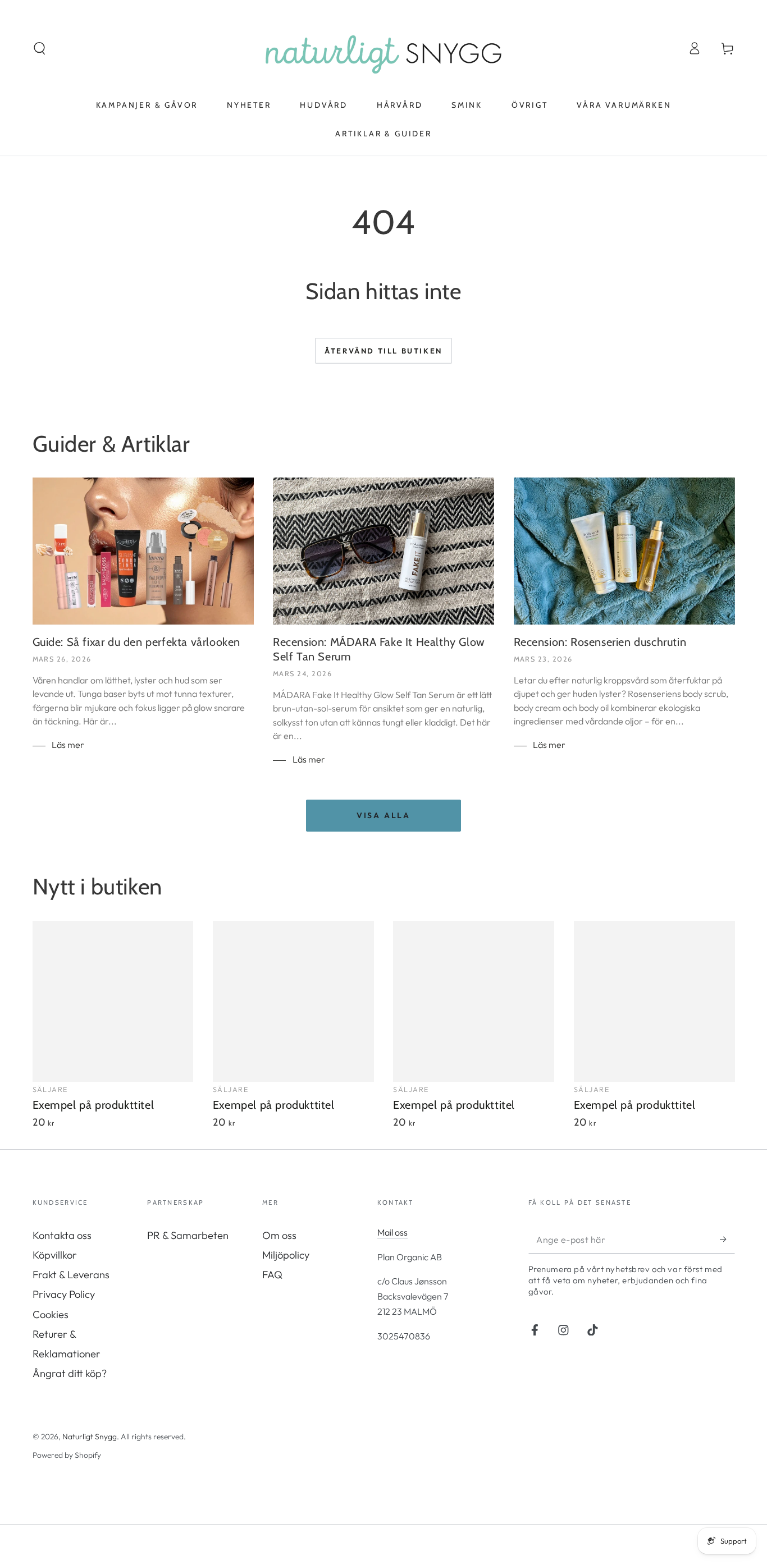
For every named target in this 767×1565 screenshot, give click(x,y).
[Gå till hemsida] (383, 48)
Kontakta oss (62, 1235)
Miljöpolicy (285, 1255)
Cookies (51, 1314)
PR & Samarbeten (188, 1235)
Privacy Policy (64, 1294)
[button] (39, 48)
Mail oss (392, 1232)
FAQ (272, 1274)
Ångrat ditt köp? (70, 1373)
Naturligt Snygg (89, 1436)
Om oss (279, 1235)
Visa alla (383, 815)
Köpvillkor (55, 1255)
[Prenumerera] (727, 1239)
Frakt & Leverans (71, 1274)
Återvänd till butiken (383, 350)
